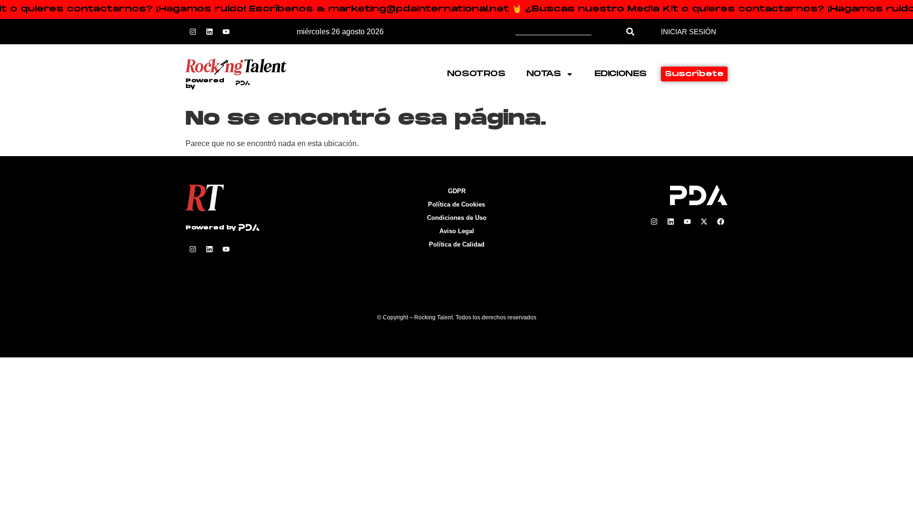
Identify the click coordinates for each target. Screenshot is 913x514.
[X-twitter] (704, 222)
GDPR (457, 191)
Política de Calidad (457, 244)
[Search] (630, 31)
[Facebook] (720, 222)
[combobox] (568, 31)
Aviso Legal (456, 231)
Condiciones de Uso (456, 217)
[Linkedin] (209, 32)
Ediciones (620, 74)
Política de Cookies (456, 204)
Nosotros (476, 74)
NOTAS (543, 74)
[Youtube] (226, 32)
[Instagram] (192, 32)
